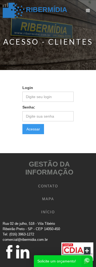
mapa (48, 199)
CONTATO (48, 186)
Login (27, 88)
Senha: (28, 107)
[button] (88, 11)
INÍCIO (48, 212)
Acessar (33, 129)
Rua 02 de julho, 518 (18, 224)
